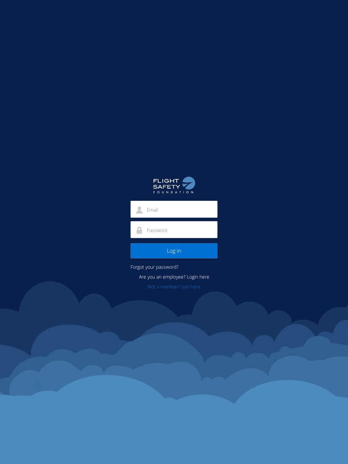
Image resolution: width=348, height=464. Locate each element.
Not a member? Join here (174, 286)
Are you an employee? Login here (174, 276)
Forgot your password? (154, 267)
